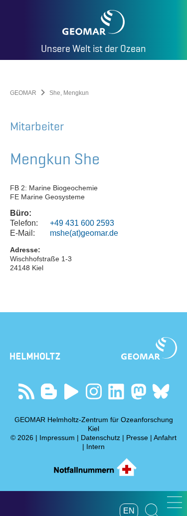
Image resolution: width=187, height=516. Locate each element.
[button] (174, 502)
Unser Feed (26, 391)
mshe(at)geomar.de (84, 233)
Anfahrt (165, 438)
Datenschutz (100, 438)
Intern (95, 447)
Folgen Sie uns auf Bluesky (161, 391)
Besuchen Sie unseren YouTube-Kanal (71, 391)
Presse (137, 438)
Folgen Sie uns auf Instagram (93, 391)
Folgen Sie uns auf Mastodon (138, 391)
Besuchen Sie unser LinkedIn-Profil (116, 391)
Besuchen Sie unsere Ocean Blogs (48, 391)
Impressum (57, 438)
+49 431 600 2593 (82, 223)
